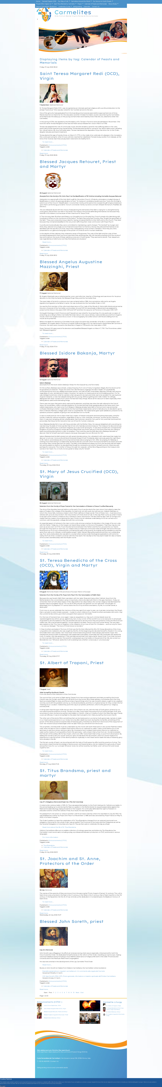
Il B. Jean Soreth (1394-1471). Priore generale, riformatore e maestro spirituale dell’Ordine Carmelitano (79, 976)
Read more (46, 242)
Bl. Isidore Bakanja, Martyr (113, 1012)
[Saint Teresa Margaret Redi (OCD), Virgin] (54, 102)
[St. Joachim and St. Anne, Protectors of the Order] (54, 887)
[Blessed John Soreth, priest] (54, 945)
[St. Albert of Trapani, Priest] (54, 686)
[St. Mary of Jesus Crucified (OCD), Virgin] (54, 500)
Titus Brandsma (48, 845)
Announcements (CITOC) (58, 145)
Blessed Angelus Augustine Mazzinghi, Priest (71, 264)
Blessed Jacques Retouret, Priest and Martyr (55, 1011)
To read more (47, 142)
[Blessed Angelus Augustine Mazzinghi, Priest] (54, 290)
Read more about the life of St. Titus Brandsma (59, 827)
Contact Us (54, 1061)
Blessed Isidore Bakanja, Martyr (77, 353)
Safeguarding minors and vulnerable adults (52, 1067)
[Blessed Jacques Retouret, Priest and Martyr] (54, 190)
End (82, 992)
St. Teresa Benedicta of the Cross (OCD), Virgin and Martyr (78, 563)
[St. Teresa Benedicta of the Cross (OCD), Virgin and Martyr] (54, 589)
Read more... (44, 153)
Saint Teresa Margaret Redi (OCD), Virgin (55, 1008)
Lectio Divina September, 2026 (52, 1005)
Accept (2, 1086)
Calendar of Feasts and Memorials (55, 150)
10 (73, 992)
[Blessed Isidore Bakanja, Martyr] (54, 377)
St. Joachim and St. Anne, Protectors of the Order (70, 861)
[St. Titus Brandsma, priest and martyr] (54, 799)
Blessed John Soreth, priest (72, 921)
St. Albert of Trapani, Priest (72, 662)
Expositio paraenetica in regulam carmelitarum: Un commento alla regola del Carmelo (73, 971)
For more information (50, 837)
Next (77, 992)
